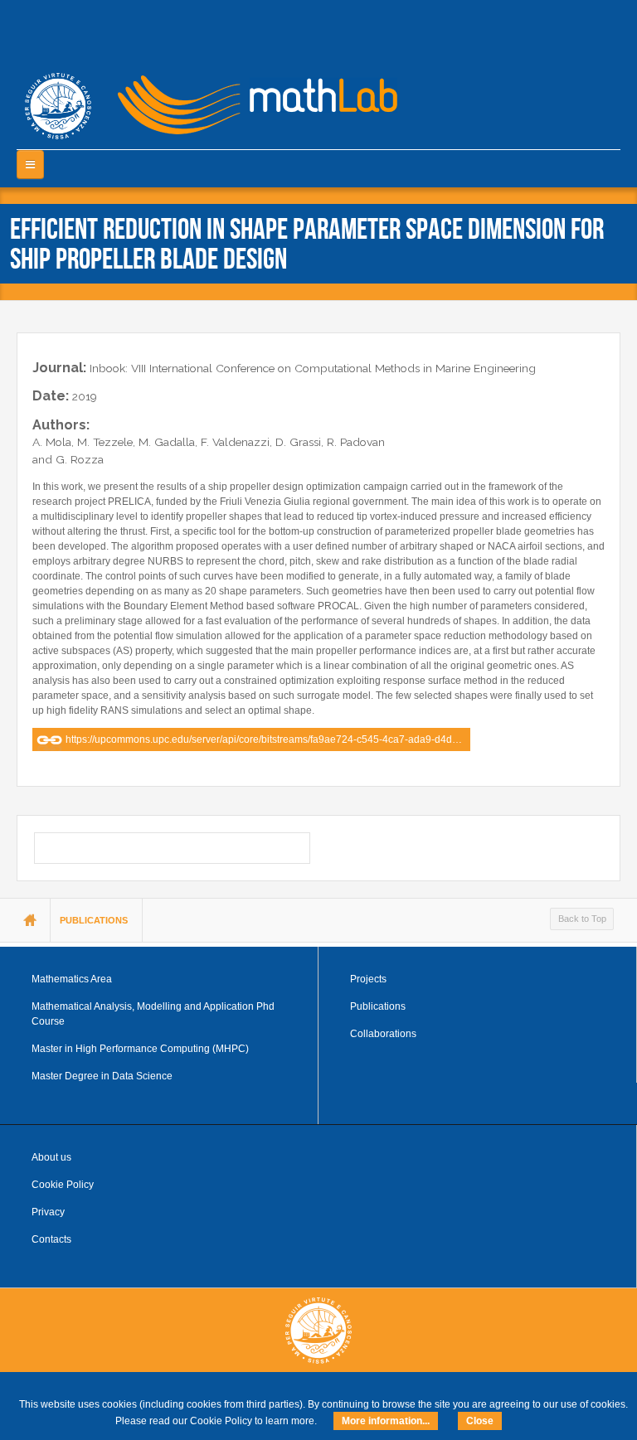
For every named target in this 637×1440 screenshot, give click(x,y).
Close (480, 1421)
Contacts (51, 1239)
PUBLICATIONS (94, 920)
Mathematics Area (72, 979)
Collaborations (383, 1034)
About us (51, 1157)
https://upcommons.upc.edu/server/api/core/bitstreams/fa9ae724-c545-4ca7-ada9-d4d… (264, 739)
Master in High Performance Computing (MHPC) (140, 1049)
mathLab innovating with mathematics (250, 99)
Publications (378, 1006)
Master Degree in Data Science (102, 1076)
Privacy (48, 1212)
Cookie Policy (63, 1184)
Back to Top (582, 919)
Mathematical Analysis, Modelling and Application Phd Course (153, 1014)
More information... (386, 1421)
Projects (368, 979)
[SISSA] (58, 106)
